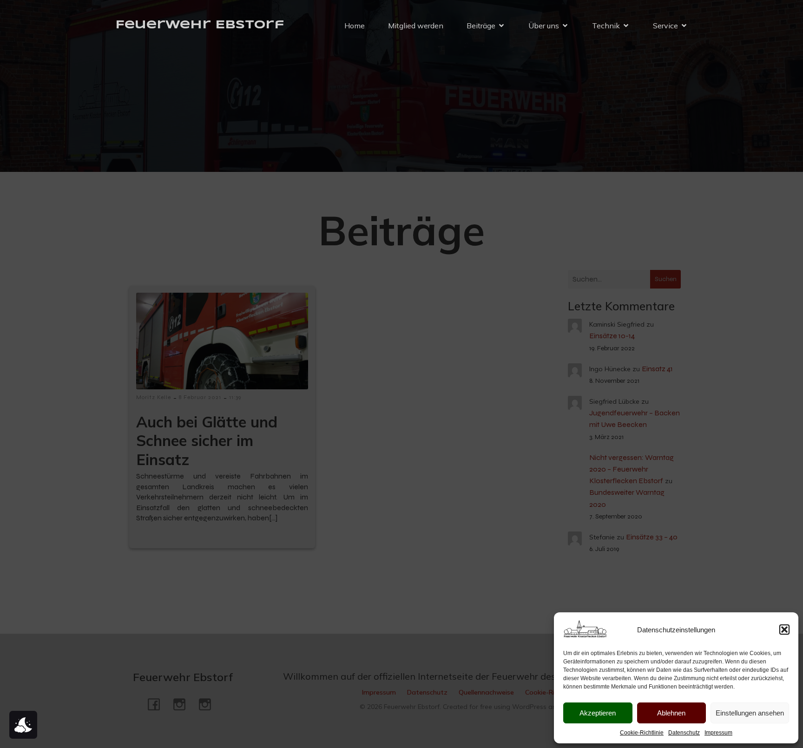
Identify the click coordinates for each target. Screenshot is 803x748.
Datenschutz (684, 732)
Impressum (718, 732)
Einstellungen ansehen (750, 713)
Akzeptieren (597, 713)
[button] (784, 629)
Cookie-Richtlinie (642, 732)
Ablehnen (671, 713)
